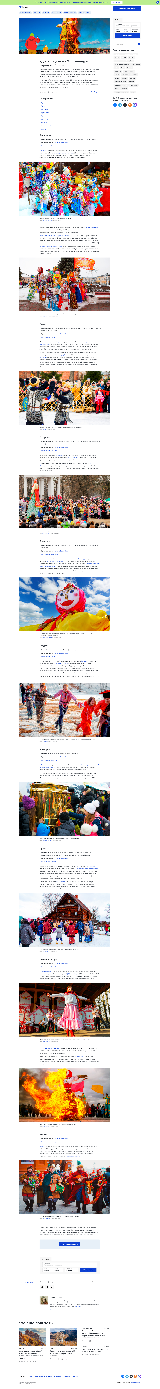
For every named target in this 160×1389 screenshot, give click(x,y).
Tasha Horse (45, 741)
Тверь (43, 106)
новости (117, 54)
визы (125, 85)
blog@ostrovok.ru (136, 1382)
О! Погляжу (116, 2)
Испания (131, 81)
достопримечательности (122, 64)
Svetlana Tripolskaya (47, 220)
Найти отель (88, 1270)
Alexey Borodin (45, 533)
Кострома (44, 109)
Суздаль (44, 122)
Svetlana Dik (45, 316)
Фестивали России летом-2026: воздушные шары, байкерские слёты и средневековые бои (93, 1334)
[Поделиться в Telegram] (47, 1287)
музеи (133, 92)
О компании (48, 1376)
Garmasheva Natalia (47, 637)
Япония (135, 75)
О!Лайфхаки (56, 13)
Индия (117, 88)
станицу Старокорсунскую (55, 561)
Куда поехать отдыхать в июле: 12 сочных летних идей (95, 1350)
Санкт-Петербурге (47, 971)
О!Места (46, 13)
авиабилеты (136, 64)
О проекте (75, 1376)
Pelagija (44, 429)
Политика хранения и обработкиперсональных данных (28, 1382)
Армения (124, 88)
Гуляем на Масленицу (69, 1244)
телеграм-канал (79, 1306)
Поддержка (67, 1376)
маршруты (118, 71)
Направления (39, 1376)
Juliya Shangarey (46, 1218)
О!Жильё (37, 13)
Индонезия (118, 85)
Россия (117, 57)
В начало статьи (28, 1282)
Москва (43, 129)
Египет (117, 75)
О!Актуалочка (25, 13)
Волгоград (45, 119)
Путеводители (84, 13)
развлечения (126, 75)
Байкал (83, 661)
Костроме (59, 455)
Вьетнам (132, 78)
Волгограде (45, 765)
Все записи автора (56, 1310)
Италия (129, 68)
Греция (117, 78)
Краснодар (45, 113)
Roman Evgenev (46, 1041)
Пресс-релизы (57, 1376)
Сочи (122, 68)
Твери (58, 342)
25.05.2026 (106, 1346)
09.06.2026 (106, 1328)
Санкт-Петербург (47, 126)
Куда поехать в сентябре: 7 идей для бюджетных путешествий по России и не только (31, 1354)
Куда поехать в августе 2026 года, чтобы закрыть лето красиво (62, 1353)
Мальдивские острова (121, 92)
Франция (124, 78)
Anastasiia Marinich (46, 840)
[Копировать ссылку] (52, 1287)
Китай (116, 68)
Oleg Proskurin (45, 1126)
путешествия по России (103, 1282)
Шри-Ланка (133, 85)
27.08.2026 (43, 1348)
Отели (31, 1376)
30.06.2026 (74, 1348)
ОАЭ (125, 71)
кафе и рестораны (120, 81)
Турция (124, 57)
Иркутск (44, 116)
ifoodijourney (45, 951)
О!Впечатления (70, 13)
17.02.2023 (97, 58)
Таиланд (117, 61)
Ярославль (45, 103)
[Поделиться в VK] (42, 1287)
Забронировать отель (127, 9)
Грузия (131, 71)
